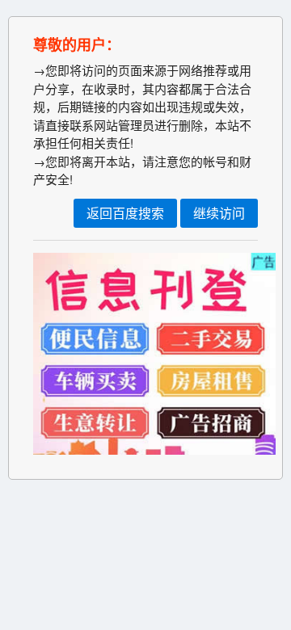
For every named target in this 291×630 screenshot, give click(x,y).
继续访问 (219, 213)
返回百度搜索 (125, 213)
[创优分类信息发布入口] (154, 449)
